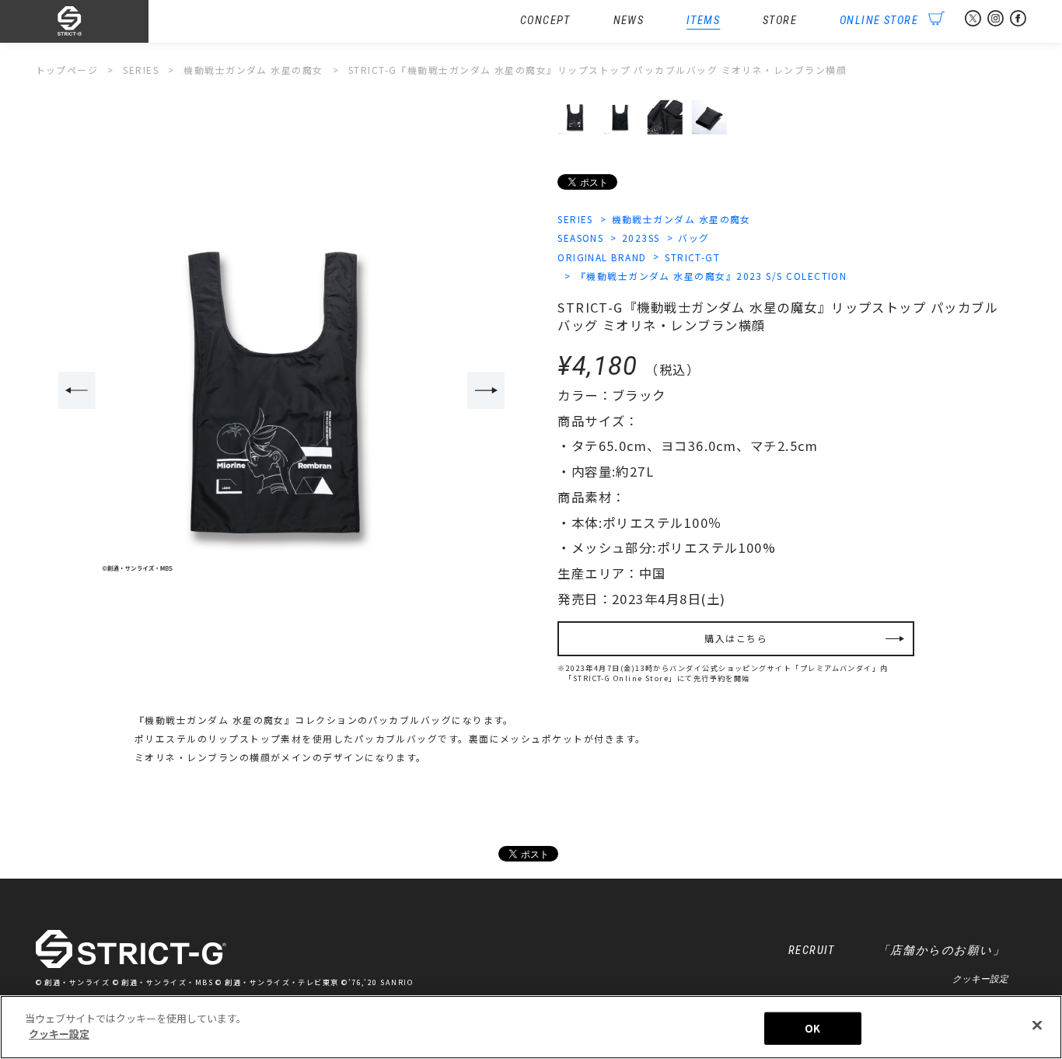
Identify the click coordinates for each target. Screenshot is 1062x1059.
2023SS (641, 237)
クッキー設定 (980, 978)
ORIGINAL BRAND (601, 257)
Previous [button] (77, 390)
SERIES (575, 218)
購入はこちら (735, 638)
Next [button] (486, 390)
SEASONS (580, 237)
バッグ (693, 237)
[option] (282, 391)
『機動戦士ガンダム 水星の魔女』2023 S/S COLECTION (711, 275)
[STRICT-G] (92, 22)
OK (812, 1028)
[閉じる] (1037, 1025)
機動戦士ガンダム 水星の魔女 (681, 218)
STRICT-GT (692, 257)
